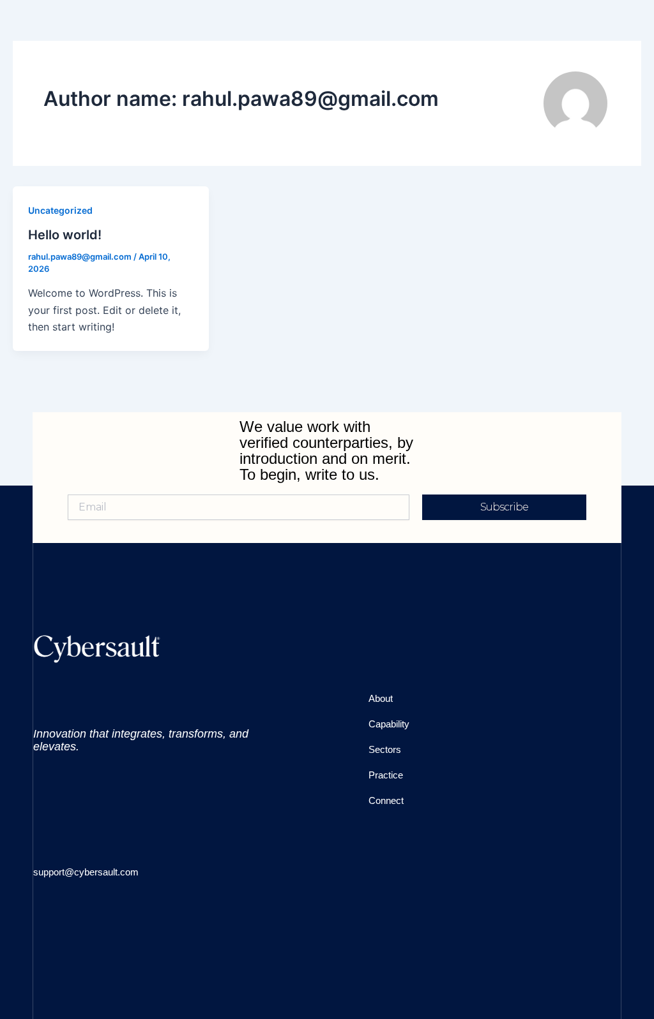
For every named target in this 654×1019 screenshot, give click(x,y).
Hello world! (65, 234)
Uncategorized (60, 210)
